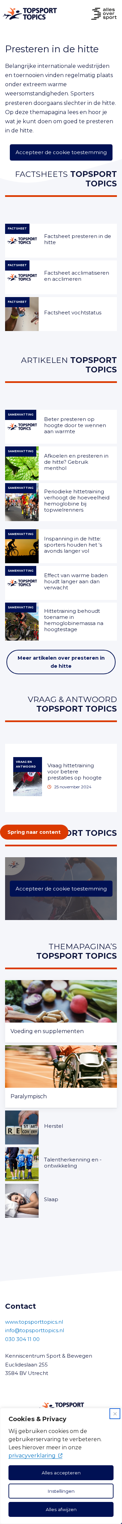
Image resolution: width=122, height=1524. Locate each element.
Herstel (53, 1126)
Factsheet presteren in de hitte (77, 239)
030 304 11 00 (22, 1339)
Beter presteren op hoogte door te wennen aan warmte (75, 425)
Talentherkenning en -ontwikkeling (73, 1162)
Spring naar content (34, 832)
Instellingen (61, 1491)
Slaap (51, 1199)
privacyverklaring (32, 1455)
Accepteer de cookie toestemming (61, 152)
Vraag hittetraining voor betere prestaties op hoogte (74, 771)
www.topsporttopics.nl (34, 1322)
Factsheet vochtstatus (72, 312)
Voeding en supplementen (47, 1031)
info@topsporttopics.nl (34, 1330)
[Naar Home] (28, 14)
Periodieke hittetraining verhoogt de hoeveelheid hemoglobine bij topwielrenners (76, 500)
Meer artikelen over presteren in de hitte (61, 662)
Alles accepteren (61, 1472)
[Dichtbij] (115, 1414)
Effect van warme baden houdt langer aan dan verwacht (76, 581)
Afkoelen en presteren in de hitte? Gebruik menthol (76, 462)
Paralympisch (29, 1096)
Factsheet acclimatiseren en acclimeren (76, 276)
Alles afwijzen (61, 1509)
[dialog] (61, 1466)
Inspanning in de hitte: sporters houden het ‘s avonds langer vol (73, 544)
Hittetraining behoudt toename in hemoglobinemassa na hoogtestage (73, 620)
